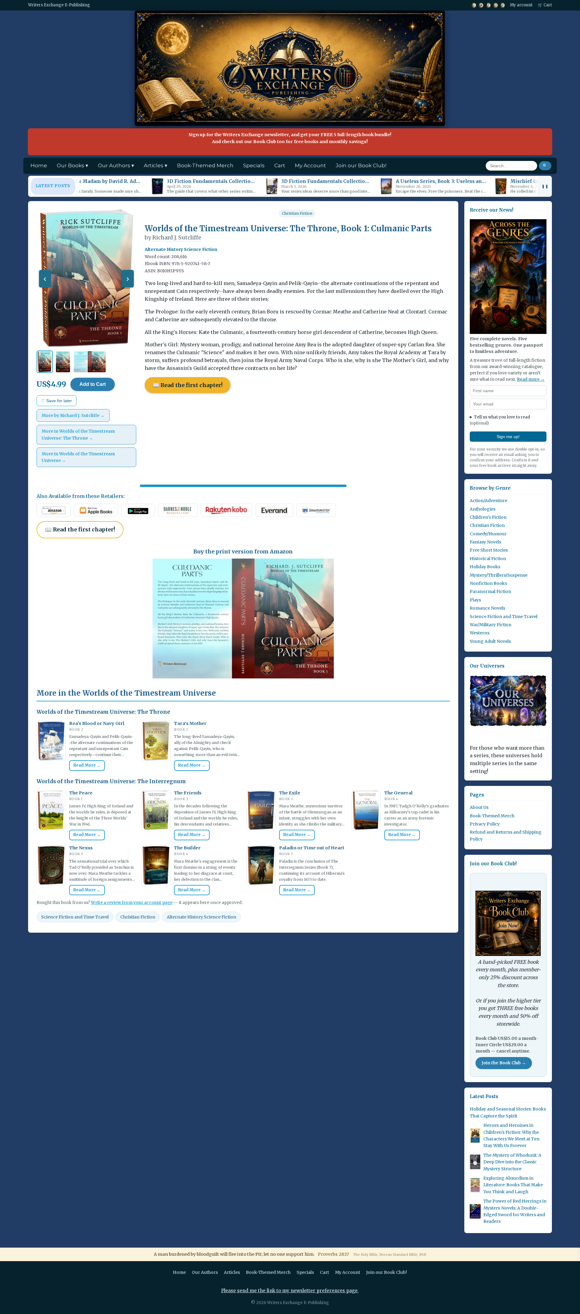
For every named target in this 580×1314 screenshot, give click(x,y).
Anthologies (482, 509)
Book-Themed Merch (205, 165)
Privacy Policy (485, 824)
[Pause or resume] (545, 186)
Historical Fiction (488, 558)
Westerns (479, 633)
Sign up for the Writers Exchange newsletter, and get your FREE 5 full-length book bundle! (289, 138)
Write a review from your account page (131, 902)
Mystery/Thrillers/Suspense (498, 575)
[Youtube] (481, 5)
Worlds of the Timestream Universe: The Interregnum (111, 781)
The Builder (187, 848)
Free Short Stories (489, 550)
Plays (475, 600)
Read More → (87, 765)
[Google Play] (138, 510)
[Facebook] (488, 5)
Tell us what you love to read (500, 420)
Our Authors (205, 1272)
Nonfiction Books (488, 583)
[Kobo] (226, 510)
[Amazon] (54, 510)
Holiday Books (485, 566)
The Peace (80, 793)
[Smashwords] (316, 510)
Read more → (531, 379)
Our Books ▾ (72, 165)
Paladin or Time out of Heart (311, 848)
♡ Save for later (56, 400)
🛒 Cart (545, 5)
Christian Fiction (297, 213)
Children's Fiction (488, 517)
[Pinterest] (503, 5)
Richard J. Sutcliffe (176, 237)
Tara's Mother (190, 723)
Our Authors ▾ (116, 165)
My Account (310, 165)
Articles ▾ (155, 165)
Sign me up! (508, 436)
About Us (479, 807)
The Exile (289, 793)
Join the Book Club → (504, 1063)
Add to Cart (92, 384)
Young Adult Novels (490, 641)
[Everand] (274, 510)
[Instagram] (495, 5)
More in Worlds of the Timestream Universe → (78, 457)
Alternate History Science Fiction (201, 917)
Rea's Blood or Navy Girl (96, 723)
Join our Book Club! (361, 165)
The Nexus (81, 848)
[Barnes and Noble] (177, 510)
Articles (232, 1272)
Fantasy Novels (485, 542)
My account (521, 5)
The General (398, 793)
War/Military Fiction (490, 624)
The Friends (187, 793)
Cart (279, 165)
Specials (254, 165)
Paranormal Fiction (490, 591)
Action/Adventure (488, 500)
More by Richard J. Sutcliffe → (73, 415)
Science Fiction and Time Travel (75, 917)
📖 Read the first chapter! (188, 385)
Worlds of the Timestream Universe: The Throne (103, 712)
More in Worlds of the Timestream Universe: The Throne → (78, 434)
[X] (474, 5)
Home (39, 165)
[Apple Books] (96, 510)
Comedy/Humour (488, 534)
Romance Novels (487, 608)
